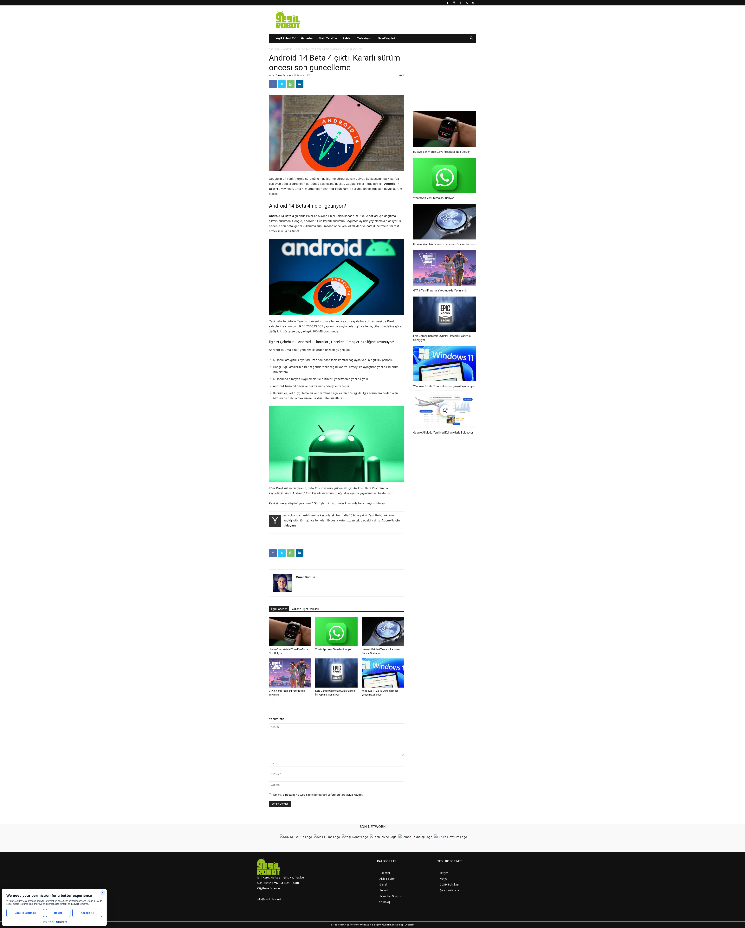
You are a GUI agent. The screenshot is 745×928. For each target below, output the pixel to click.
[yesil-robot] (282, 866)
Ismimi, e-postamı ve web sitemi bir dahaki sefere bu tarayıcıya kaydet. (318, 794)
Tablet (347, 38)
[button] (471, 39)
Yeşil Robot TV (285, 38)
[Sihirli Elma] (327, 837)
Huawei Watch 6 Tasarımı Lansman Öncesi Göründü (444, 244)
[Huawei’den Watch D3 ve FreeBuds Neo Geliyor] (290, 631)
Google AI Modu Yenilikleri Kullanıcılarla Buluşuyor (443, 432)
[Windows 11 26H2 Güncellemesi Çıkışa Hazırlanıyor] (383, 673)
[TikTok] (460, 2)
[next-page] (277, 702)
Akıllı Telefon (327, 38)
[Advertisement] (444, 77)
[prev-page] (271, 702)
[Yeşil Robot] (355, 837)
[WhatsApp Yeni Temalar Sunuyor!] (336, 631)
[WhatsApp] (291, 84)
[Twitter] (467, 2)
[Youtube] (473, 2)
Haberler (307, 38)
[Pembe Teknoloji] (415, 837)
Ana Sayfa (274, 49)
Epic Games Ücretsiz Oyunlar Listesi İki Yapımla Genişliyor (442, 338)
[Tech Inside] (383, 837)
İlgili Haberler (279, 609)
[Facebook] (447, 2)
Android (287, 49)
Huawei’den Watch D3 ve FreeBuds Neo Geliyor (441, 151)
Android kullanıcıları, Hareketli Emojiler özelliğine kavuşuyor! (346, 342)
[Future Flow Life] (450, 837)
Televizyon (364, 38)
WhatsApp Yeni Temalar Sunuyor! (333, 649)
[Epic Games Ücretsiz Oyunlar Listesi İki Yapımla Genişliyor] (336, 673)
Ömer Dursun (283, 75)
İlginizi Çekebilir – (283, 342)
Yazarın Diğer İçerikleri (305, 609)
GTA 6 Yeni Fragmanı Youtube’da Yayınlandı (440, 290)
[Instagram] (454, 2)
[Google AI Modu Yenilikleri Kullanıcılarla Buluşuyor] (444, 410)
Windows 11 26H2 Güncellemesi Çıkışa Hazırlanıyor (444, 386)
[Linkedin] (299, 84)
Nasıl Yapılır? (386, 38)
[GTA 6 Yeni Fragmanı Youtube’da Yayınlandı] (290, 673)
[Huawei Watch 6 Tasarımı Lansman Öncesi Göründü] (383, 631)
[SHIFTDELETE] (296, 837)
